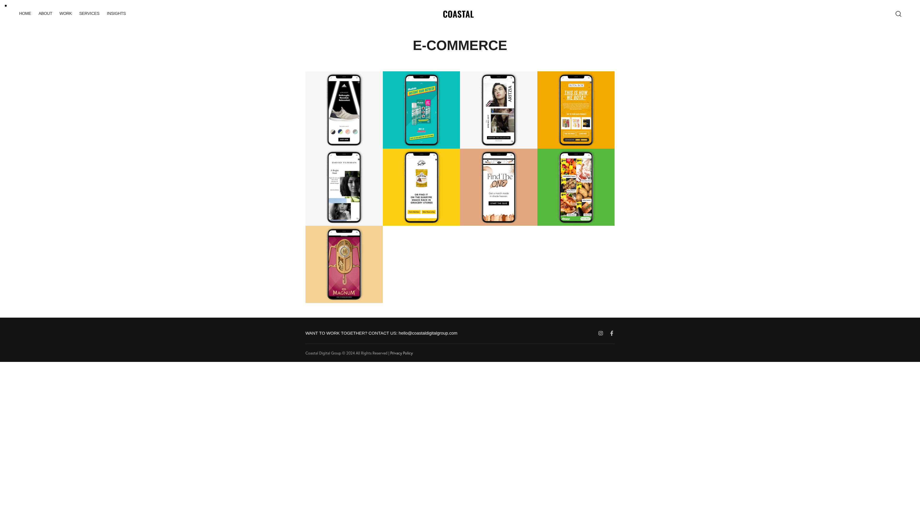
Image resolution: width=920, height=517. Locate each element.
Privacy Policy (401, 352)
